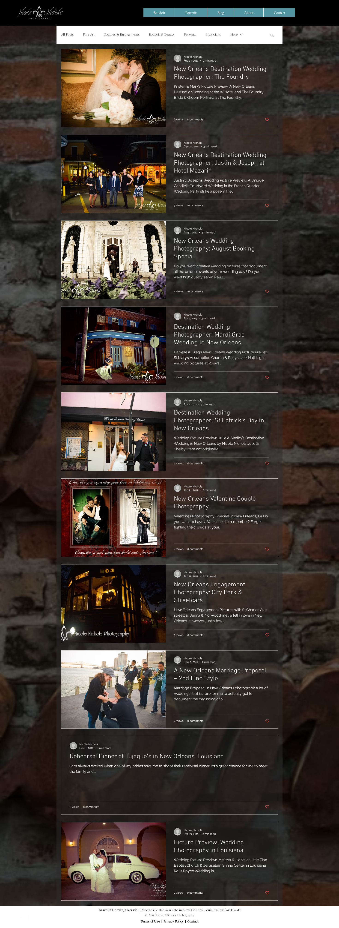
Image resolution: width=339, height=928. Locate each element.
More (234, 34)
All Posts (67, 34)
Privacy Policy (174, 921)
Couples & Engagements (122, 34)
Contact (193, 921)
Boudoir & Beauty (162, 34)
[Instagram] (26, 917)
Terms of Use (150, 921)
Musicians (213, 34)
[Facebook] (11, 917)
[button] (272, 35)
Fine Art (89, 34)
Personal (190, 34)
